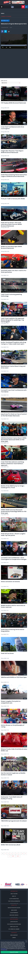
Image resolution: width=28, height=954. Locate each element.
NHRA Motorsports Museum (14, 907)
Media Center (14, 910)
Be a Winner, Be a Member (14, 929)
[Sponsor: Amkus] (19, 884)
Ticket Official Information (14, 901)
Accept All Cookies (14, 952)
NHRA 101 (14, 896)
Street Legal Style (14, 926)
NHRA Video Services (14, 915)
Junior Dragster (14, 921)
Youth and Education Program (14, 924)
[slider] (14, 45)
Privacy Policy (3, 948)
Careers (14, 937)
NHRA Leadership (14, 935)
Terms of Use (4, 949)
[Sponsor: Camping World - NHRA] (8, 884)
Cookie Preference (14, 912)
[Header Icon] (1, 6)
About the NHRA (14, 893)
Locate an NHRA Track (14, 898)
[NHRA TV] (26, 6)
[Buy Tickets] (23, 6)
